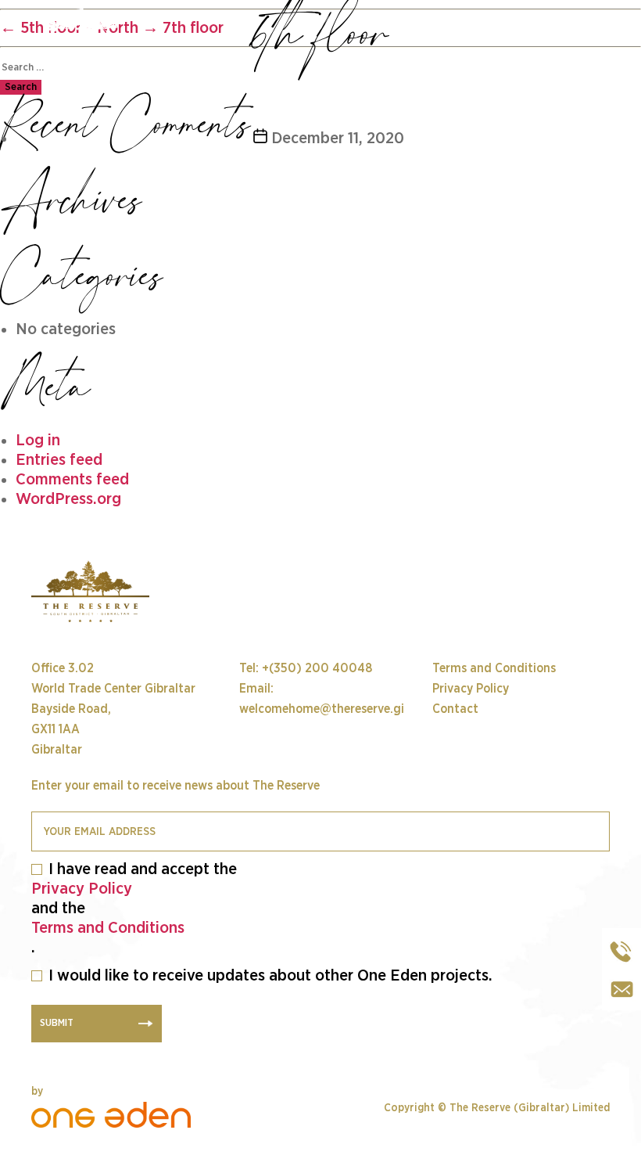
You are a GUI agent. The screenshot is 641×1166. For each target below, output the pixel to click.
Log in (38, 440)
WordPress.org (68, 499)
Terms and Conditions (107, 927)
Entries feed (59, 460)
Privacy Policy (81, 888)
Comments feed (72, 479)
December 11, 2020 (337, 138)
